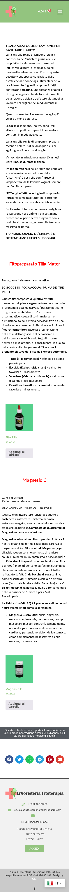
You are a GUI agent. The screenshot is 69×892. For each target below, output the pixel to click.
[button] (60, 12)
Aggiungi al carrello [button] (16, 453)
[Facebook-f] (34, 888)
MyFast (34, 879)
